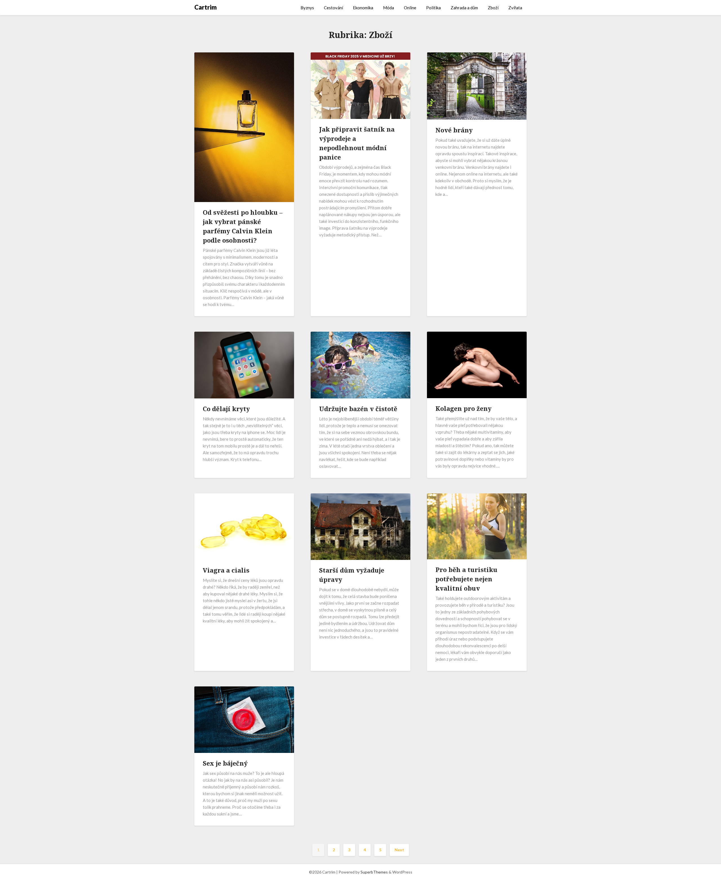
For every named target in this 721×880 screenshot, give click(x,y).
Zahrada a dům (464, 7)
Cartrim (205, 7)
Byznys (307, 7)
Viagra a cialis (226, 570)
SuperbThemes (374, 872)
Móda (388, 7)
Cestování (333, 7)
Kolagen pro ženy (463, 408)
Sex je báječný (225, 763)
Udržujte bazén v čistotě (358, 408)
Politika (433, 7)
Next (399, 849)
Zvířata (515, 7)
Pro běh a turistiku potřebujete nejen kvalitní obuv (466, 578)
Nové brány (454, 130)
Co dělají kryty (226, 408)
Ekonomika (363, 7)
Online (410, 7)
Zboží (493, 7)
